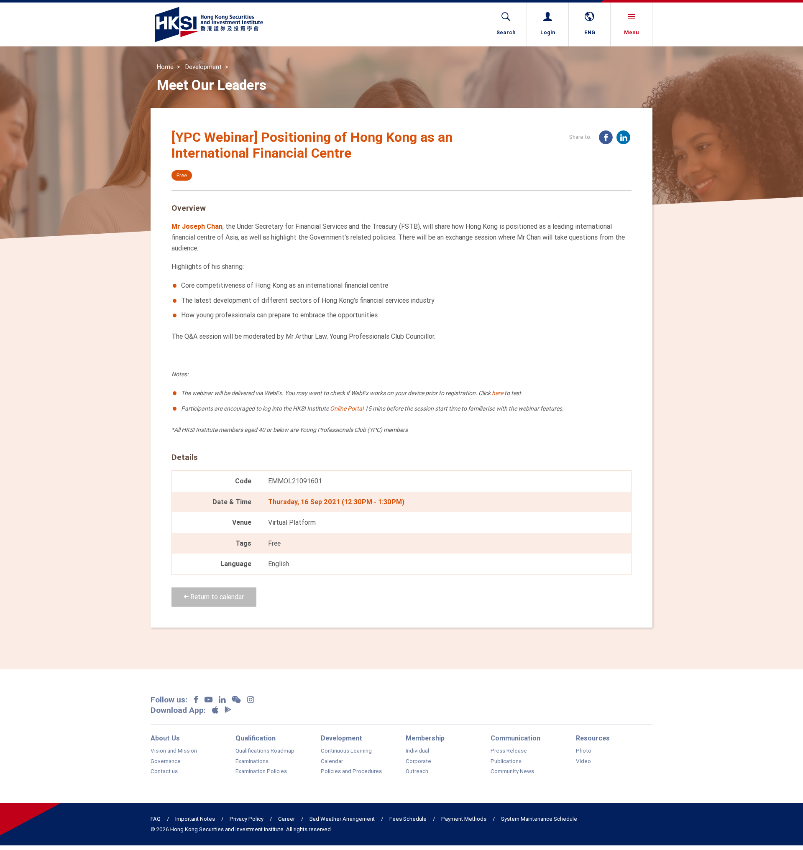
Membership (425, 738)
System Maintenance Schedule (539, 818)
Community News (512, 771)
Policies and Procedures (351, 771)
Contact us (164, 771)
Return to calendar (216, 596)
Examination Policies (261, 771)
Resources (593, 738)
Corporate (418, 761)
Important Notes (195, 818)
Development (203, 67)
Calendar (332, 761)
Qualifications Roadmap (264, 751)
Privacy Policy (246, 818)
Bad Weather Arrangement (342, 818)
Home (165, 67)
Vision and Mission (174, 751)
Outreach (417, 771)
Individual (417, 751)
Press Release (509, 751)
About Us (165, 738)
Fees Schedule (408, 818)
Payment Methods (463, 818)
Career (286, 818)
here (497, 393)
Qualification (255, 738)
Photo (583, 751)
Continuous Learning (346, 751)
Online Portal (346, 408)
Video (583, 761)
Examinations (252, 761)
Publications (506, 761)
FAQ (156, 818)
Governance (166, 761)
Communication (515, 738)
